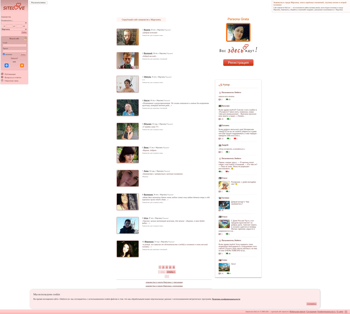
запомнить (8, 54)
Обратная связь (11, 81)
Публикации (10, 74)
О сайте (340, 312)
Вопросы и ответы (13, 77)
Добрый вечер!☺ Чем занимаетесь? (240, 203)
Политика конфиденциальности (226, 299)
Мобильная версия (297, 312)
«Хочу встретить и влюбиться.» (232, 149)
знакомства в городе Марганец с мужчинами (164, 286)
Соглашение (311, 312)
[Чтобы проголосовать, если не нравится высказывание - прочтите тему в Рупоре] (235, 138)
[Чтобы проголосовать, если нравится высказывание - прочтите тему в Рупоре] (227, 99)
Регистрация (238, 63)
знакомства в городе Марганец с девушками (164, 282)
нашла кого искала (226, 96)
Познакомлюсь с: (7, 20)
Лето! (233, 264)
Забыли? (14, 58)
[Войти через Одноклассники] (22, 65)
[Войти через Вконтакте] (6, 65)
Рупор (226, 84)
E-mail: (5, 43)
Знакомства (6, 17)
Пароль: (5, 48)
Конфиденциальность (327, 312)
